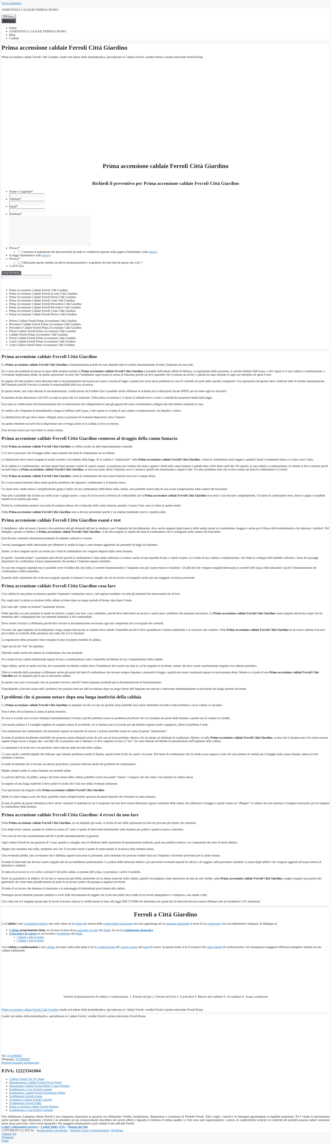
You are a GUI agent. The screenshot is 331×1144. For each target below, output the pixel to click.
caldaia (51, 947)
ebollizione (63, 933)
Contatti (14, 38)
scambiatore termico (36, 923)
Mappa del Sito (78, 1126)
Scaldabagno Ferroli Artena (25, 1096)
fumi (146, 947)
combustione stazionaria (117, 923)
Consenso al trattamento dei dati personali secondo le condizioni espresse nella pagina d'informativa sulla (90, 251)
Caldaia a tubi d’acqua (30, 937)
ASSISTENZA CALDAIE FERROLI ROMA (30, 9)
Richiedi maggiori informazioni (20, 1062)
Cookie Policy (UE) (53, 1126)
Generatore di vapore (23, 933)
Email (13, 206)
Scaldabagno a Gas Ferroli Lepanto (30, 1089)
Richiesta (15, 214)
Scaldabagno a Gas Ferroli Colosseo (31, 1110)
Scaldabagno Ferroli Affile (25, 1103)
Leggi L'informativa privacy (20, 1126)
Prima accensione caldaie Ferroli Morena (33, 1106)
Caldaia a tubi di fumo (30, 940)
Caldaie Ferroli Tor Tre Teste (26, 1079)
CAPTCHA (16, 266)
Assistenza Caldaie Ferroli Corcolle (30, 1099)
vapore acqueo (129, 947)
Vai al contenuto (11, 3)
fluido (79, 923)
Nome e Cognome (21, 191)
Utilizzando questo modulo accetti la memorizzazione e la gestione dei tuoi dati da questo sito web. (82, 262)
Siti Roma (117, 1130)
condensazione (106, 947)
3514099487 (14, 1055)
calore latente (214, 947)
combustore (214, 923)
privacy (153, 251)
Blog (12, 34)
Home (13, 28)
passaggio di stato (87, 930)
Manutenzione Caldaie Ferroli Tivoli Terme (35, 1082)
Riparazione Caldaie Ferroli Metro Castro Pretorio (39, 1085)
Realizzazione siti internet (52, 1130)
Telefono (15, 199)
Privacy (14, 248)
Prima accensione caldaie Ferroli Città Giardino (30, 1009)
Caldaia (14, 930)
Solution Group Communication (89, 1130)
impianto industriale (177, 923)
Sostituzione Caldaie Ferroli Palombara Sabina (37, 1092)
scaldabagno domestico (138, 930)
